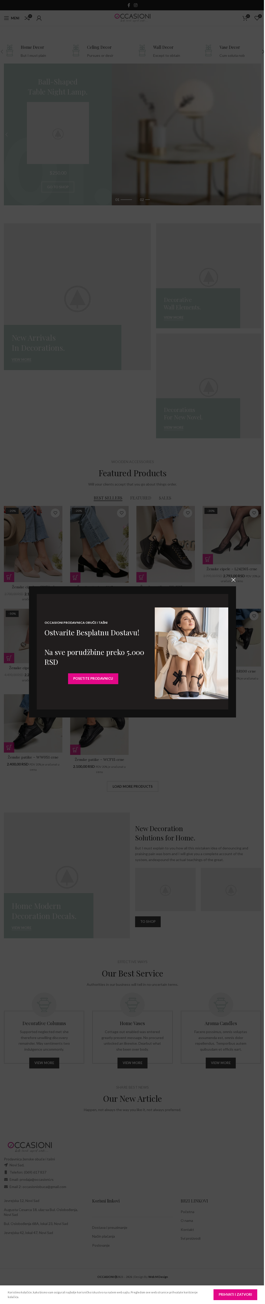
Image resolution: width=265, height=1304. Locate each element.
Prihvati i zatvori (235, 1294)
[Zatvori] (233, 579)
